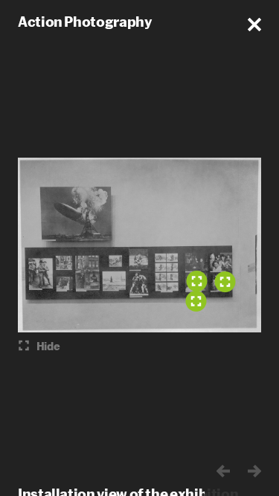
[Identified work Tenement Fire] (196, 281)
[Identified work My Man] (195, 301)
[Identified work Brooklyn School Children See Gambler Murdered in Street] (224, 281)
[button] (254, 24)
